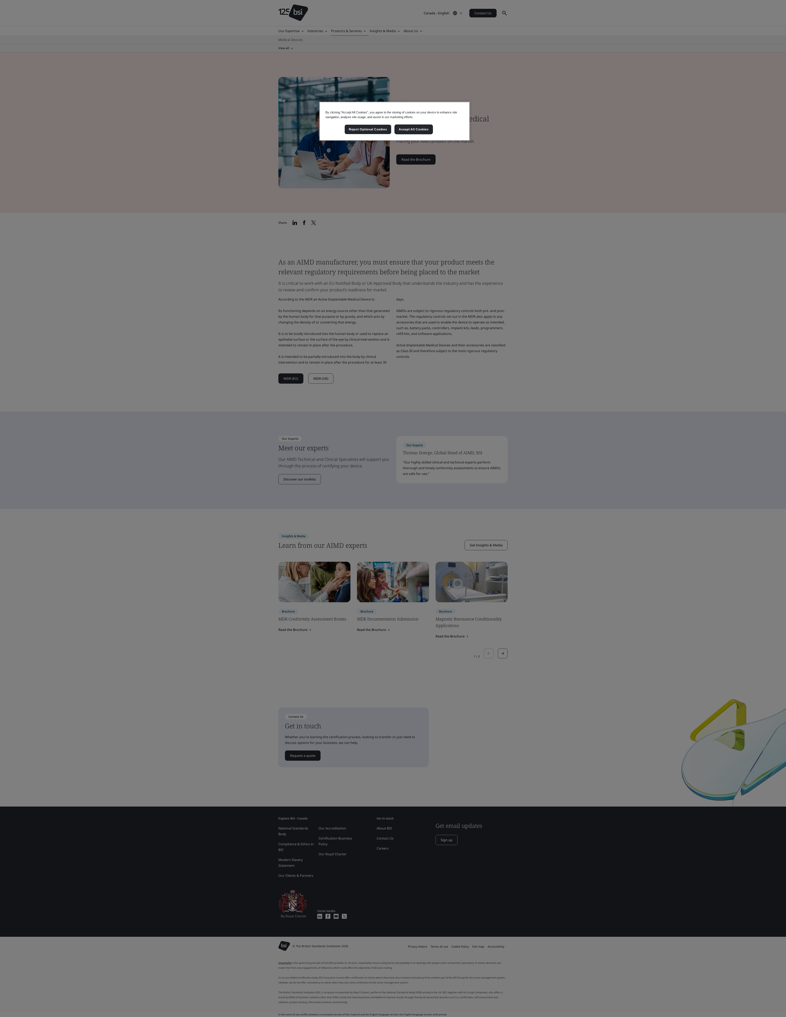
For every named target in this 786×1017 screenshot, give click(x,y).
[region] (394, 121)
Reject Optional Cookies (368, 129)
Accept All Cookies (414, 129)
